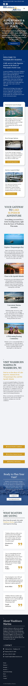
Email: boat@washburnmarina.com (13, 656)
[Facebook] (4, 4)
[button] (24, 8)
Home (4, 663)
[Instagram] (7, 4)
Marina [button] (5, 665)
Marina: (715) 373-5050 (8, 1)
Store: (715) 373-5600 (19, 1)
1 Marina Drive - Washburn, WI (12, 649)
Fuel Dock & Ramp (7, 671)
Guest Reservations (14, 42)
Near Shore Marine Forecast (14, 454)
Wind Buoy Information (14, 461)
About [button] (4, 676)
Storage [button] (5, 667)
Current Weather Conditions (14, 446)
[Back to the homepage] (12, 8)
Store (4, 674)
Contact (5, 678)
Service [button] (5, 669)
